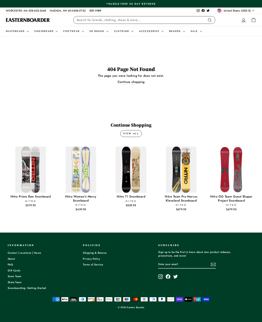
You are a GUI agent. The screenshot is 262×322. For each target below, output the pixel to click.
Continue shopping (131, 82)
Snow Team (14, 276)
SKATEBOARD (16, 31)
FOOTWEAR (72, 31)
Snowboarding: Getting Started (27, 288)
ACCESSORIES (150, 31)
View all (131, 133)
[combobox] (144, 20)
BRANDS (175, 31)
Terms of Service (93, 264)
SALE (195, 31)
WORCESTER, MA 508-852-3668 (26, 11)
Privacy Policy (91, 259)
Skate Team (14, 282)
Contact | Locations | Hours (24, 253)
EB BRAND (97, 31)
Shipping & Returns (94, 253)
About (11, 259)
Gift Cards (14, 270)
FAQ (10, 264)
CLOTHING (122, 31)
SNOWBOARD (44, 31)
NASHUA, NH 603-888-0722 (68, 11)
